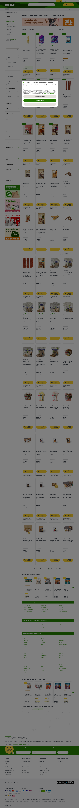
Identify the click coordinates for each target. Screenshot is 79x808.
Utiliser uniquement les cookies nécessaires (40, 104)
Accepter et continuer (40, 100)
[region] (40, 94)
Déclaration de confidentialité (49, 93)
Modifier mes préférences (40, 96)
